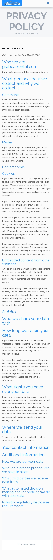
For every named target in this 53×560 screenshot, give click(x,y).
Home (17, 34)
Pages (25, 34)
